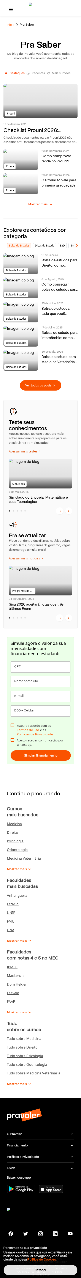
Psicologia (15, 841)
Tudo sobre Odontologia (27, 1064)
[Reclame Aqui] (24, 1209)
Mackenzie (15, 975)
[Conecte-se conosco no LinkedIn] (55, 1234)
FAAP (11, 1001)
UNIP (11, 912)
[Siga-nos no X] (26, 1234)
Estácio (13, 904)
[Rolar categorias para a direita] (76, 245)
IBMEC (12, 967)
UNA (10, 930)
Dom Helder (17, 984)
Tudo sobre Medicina (24, 1038)
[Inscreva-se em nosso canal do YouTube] (70, 1234)
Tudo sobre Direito (22, 1047)
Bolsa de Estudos (19, 245)
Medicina (14, 823)
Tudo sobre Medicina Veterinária (33, 1073)
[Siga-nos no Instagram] (40, 1234)
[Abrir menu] (11, 9)
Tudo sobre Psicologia (25, 1055)
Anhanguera (17, 895)
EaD (62, 245)
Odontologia (17, 849)
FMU (10, 921)
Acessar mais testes (25, 451)
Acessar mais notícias (26, 558)
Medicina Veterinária (24, 858)
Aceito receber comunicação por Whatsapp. (40, 742)
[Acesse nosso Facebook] (11, 1234)
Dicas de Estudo (44, 245)
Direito (12, 832)
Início (10, 25)
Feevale (13, 993)
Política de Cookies (41, 1259)
